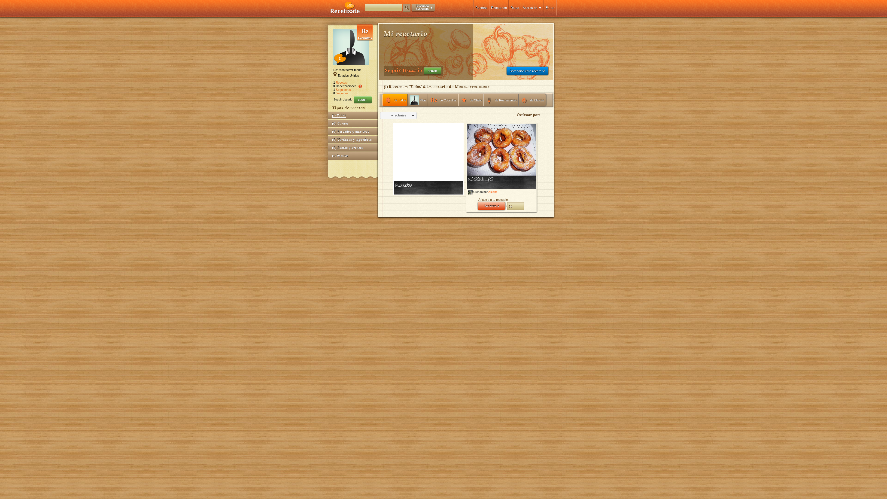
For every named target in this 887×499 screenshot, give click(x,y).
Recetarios (499, 7)
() (339, 115)
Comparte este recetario (527, 71)
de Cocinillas (448, 100)
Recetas (481, 7)
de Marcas (537, 100)
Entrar (550, 7)
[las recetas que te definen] (345, 12)
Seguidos (342, 93)
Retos (514, 7)
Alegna (493, 192)
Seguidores (343, 89)
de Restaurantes (506, 100)
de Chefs (476, 100)
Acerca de (530, 7)
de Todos (400, 100)
